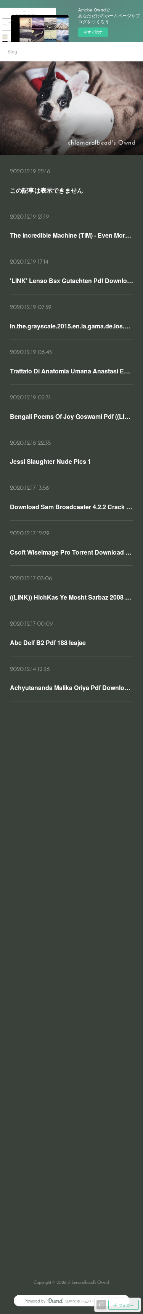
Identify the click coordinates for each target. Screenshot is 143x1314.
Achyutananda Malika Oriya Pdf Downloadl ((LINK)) (71, 687)
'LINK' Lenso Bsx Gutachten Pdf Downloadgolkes (71, 280)
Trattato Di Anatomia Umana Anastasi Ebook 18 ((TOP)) (71, 371)
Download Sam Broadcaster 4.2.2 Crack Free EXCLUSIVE (71, 506)
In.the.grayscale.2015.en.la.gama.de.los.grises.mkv (71, 326)
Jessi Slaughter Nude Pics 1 (50, 461)
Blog (12, 51)
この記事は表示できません (46, 190)
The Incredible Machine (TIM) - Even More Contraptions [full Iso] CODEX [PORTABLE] (71, 235)
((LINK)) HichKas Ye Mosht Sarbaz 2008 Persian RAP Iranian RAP (71, 597)
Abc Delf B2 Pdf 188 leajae (48, 642)
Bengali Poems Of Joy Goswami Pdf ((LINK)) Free (71, 416)
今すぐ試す (93, 32)
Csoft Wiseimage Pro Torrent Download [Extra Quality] (71, 552)
